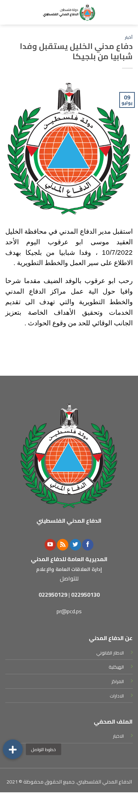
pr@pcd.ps (69, 611)
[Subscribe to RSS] (62, 545)
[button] (13, 749)
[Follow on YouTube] (50, 545)
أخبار (129, 37)
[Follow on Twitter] (75, 545)
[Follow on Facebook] (87, 545)
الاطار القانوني (110, 653)
